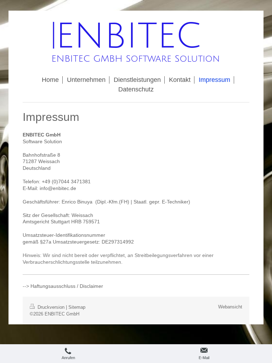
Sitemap (76, 307)
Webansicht (230, 306)
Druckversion (51, 307)
